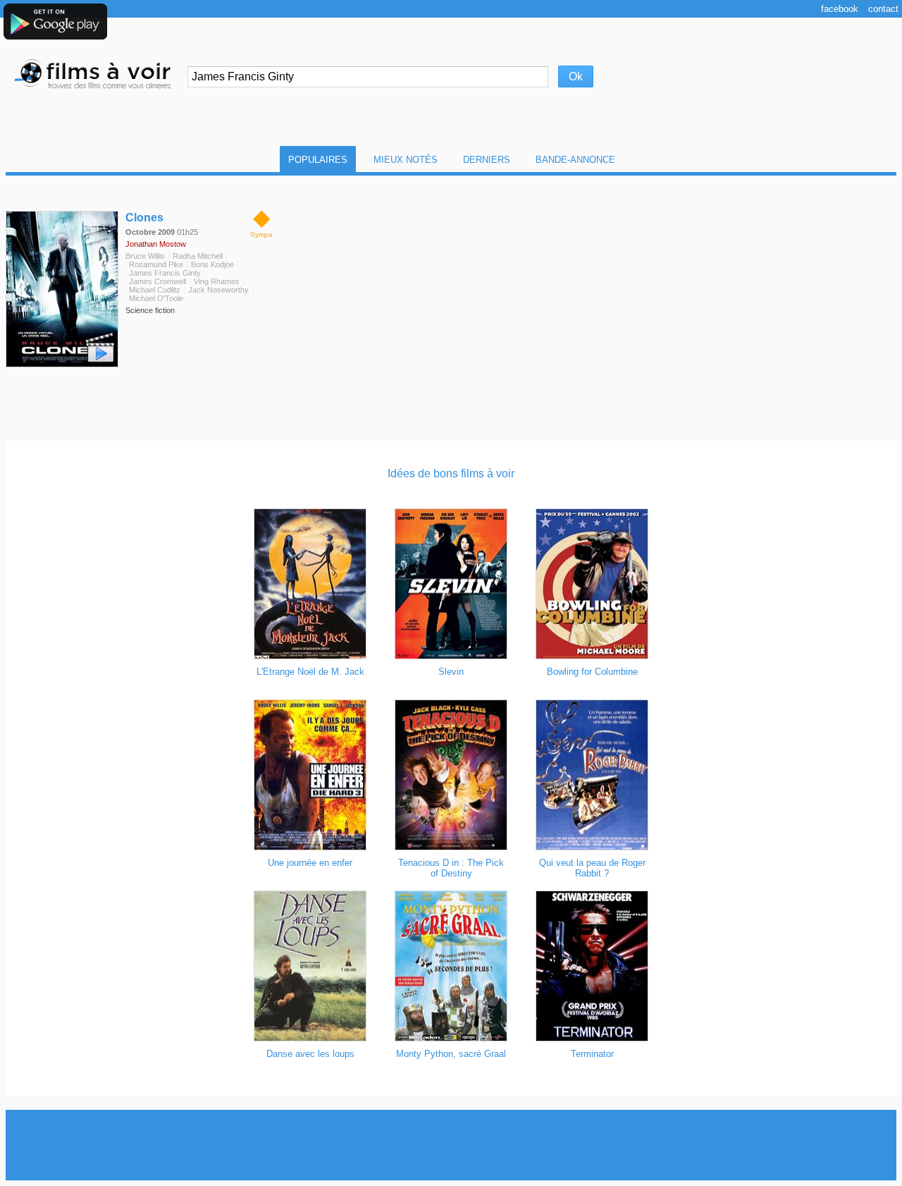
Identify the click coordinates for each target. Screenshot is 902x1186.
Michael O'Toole (156, 298)
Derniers (486, 159)
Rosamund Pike (156, 264)
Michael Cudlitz (154, 290)
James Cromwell (157, 281)
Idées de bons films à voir (451, 473)
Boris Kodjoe (212, 264)
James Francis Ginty (165, 273)
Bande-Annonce (575, 159)
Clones (144, 218)
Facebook (839, 9)
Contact (883, 9)
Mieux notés (405, 159)
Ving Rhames (217, 281)
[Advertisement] (451, 1145)
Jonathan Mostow (155, 244)
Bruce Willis (145, 256)
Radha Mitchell (198, 256)
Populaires (317, 159)
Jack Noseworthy (218, 290)
